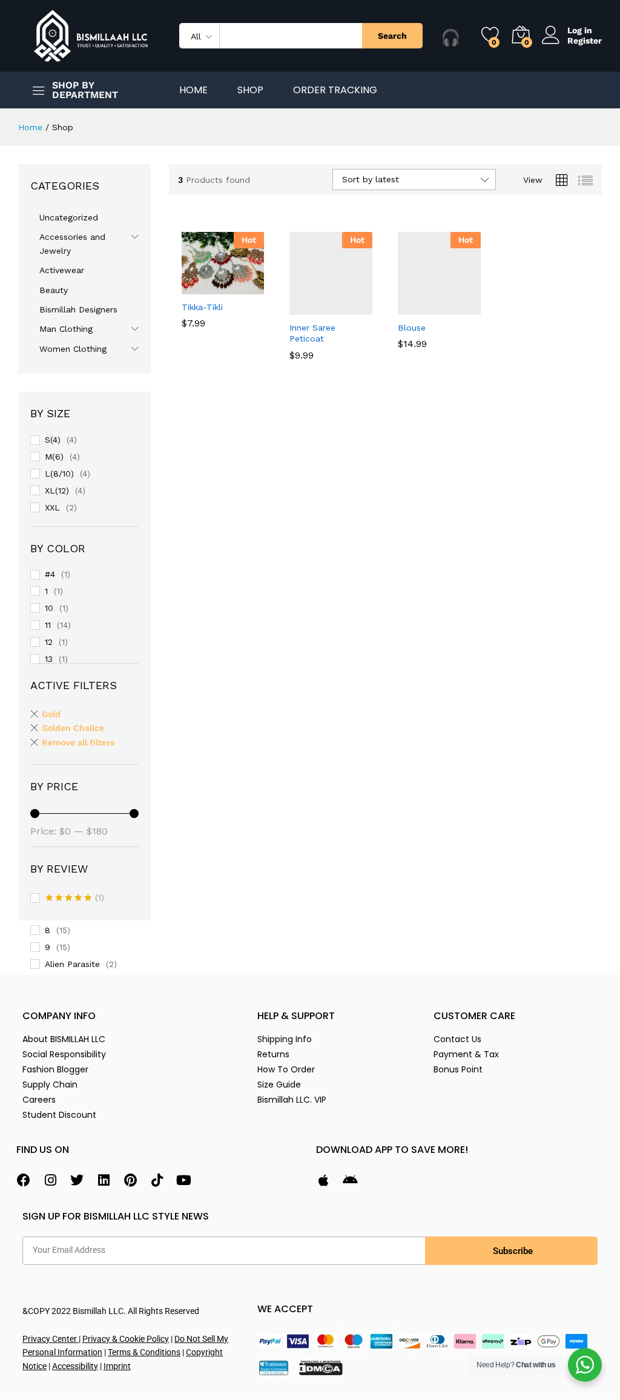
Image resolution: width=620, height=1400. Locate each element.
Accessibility (75, 1366)
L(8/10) (59, 473)
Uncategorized (68, 217)
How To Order (286, 1069)
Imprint (117, 1366)
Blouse (412, 327)
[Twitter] (77, 1180)
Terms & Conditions (144, 1352)
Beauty (53, 290)
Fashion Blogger (55, 1069)
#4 (50, 574)
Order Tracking (335, 90)
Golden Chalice (73, 728)
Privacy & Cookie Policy (125, 1339)
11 (48, 625)
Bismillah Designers (78, 309)
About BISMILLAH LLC (63, 1039)
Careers (39, 1100)
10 (49, 608)
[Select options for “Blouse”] (410, 307)
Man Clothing (66, 329)
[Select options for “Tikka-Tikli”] (193, 287)
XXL (52, 507)
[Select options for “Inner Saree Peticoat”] (301, 307)
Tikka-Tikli (202, 307)
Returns (273, 1054)
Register (584, 40)
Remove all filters (78, 742)
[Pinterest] (130, 1180)
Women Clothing (73, 349)
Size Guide (279, 1084)
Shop (250, 90)
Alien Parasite (72, 964)
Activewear (61, 270)
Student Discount (59, 1115)
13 (49, 659)
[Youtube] (183, 1180)
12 (49, 642)
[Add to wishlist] (249, 287)
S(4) (53, 439)
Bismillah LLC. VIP (291, 1100)
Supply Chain (50, 1084)
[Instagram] (50, 1180)
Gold (51, 714)
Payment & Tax (466, 1054)
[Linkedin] (103, 1180)
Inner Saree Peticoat (312, 333)
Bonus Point (458, 1069)
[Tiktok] (156, 1180)
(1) (74, 899)
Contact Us (457, 1039)
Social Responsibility (64, 1054)
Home (193, 90)
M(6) (54, 456)
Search (392, 36)
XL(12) (57, 490)
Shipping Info (284, 1039)
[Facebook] (23, 1180)
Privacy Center (50, 1339)
